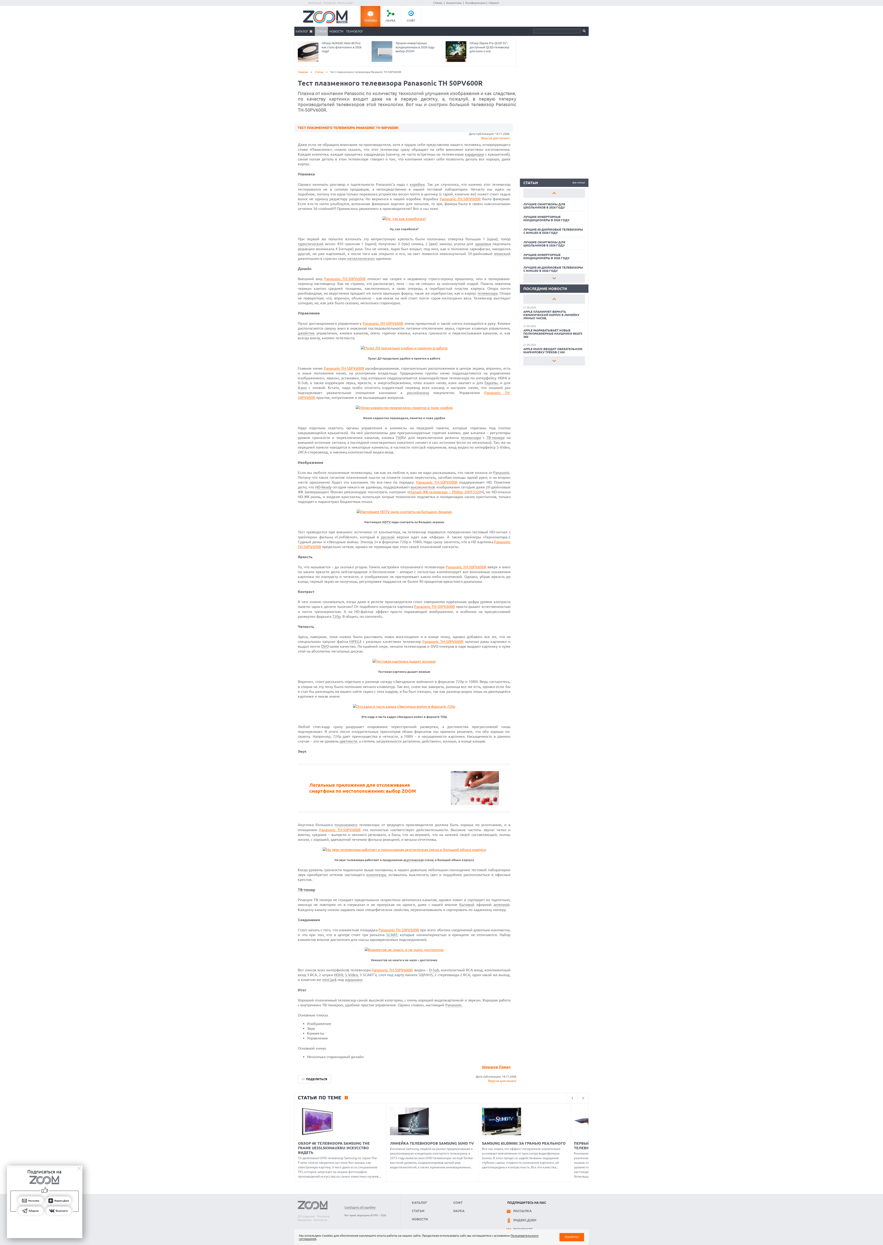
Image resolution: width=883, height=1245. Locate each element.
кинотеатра (376, 875)
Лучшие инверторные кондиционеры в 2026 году (546, 218)
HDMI (338, 975)
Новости (336, 31)
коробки (417, 184)
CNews (437, 2)
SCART (391, 935)
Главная (303, 71)
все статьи (579, 182)
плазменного (346, 825)
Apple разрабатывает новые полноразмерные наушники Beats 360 (552, 333)
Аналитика (454, 2)
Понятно (572, 1237)
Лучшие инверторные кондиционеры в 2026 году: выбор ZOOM (415, 47)
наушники (353, 980)
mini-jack (329, 980)
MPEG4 (355, 641)
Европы (491, 383)
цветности (348, 741)
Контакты (320, 1220)
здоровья (483, 244)
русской (388, 537)
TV (398, 437)
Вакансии (304, 1220)
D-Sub (434, 970)
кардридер (474, 154)
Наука (391, 20)
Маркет (494, 2)
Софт (411, 20)
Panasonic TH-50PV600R (460, 199)
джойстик (306, 333)
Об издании (306, 1216)
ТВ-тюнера (495, 437)
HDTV (386, 522)
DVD (325, 646)
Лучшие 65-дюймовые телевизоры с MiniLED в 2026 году (553, 231)
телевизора (487, 293)
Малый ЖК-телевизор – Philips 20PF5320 (445, 492)
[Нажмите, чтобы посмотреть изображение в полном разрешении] (404, 219)
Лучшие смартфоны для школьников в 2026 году (544, 206)
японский (502, 254)
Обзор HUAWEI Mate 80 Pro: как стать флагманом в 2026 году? (341, 47)
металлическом (361, 258)
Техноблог (354, 31)
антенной (501, 905)
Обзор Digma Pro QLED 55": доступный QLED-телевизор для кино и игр (489, 47)
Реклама (323, 1216)
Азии (302, 388)
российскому (418, 393)
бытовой (466, 905)
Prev (554, 193)
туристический (311, 244)
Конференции (475, 2)
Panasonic (501, 472)
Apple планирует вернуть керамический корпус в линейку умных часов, (551, 315)
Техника (370, 20)
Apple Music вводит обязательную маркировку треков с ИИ (552, 350)
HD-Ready (323, 487)
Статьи (321, 31)
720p (336, 616)
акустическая (413, 860)
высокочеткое (423, 487)
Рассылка (522, 1211)
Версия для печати (495, 138)
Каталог (302, 31)
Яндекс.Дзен (524, 1220)
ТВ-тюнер (306, 890)
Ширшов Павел (496, 1067)
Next (554, 278)
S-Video (351, 975)
